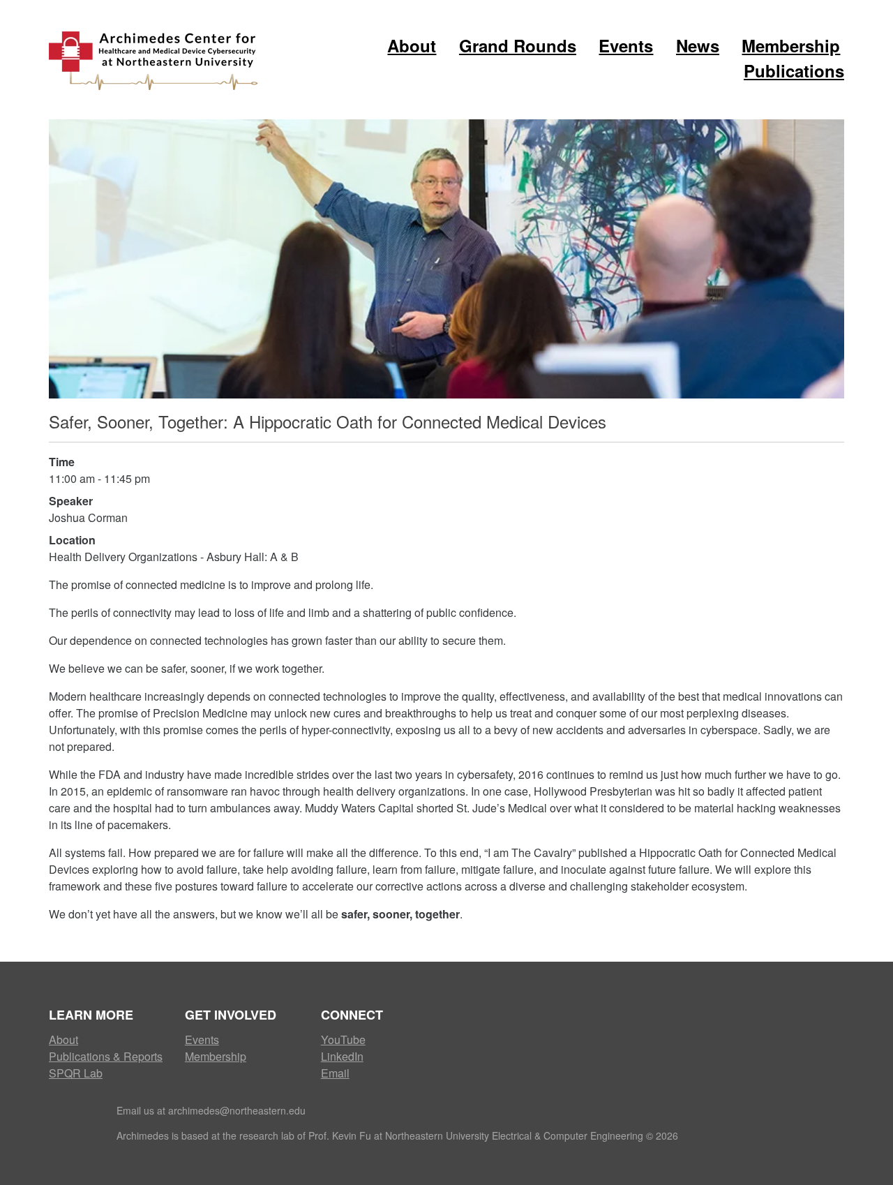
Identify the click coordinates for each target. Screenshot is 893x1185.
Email (335, 1073)
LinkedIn (342, 1056)
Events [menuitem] (626, 45)
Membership (215, 1056)
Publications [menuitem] (794, 70)
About (63, 1039)
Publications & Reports (106, 1056)
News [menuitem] (697, 45)
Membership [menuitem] (791, 45)
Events (202, 1039)
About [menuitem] (411, 45)
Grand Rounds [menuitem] (517, 45)
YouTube (343, 1039)
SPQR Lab (76, 1073)
